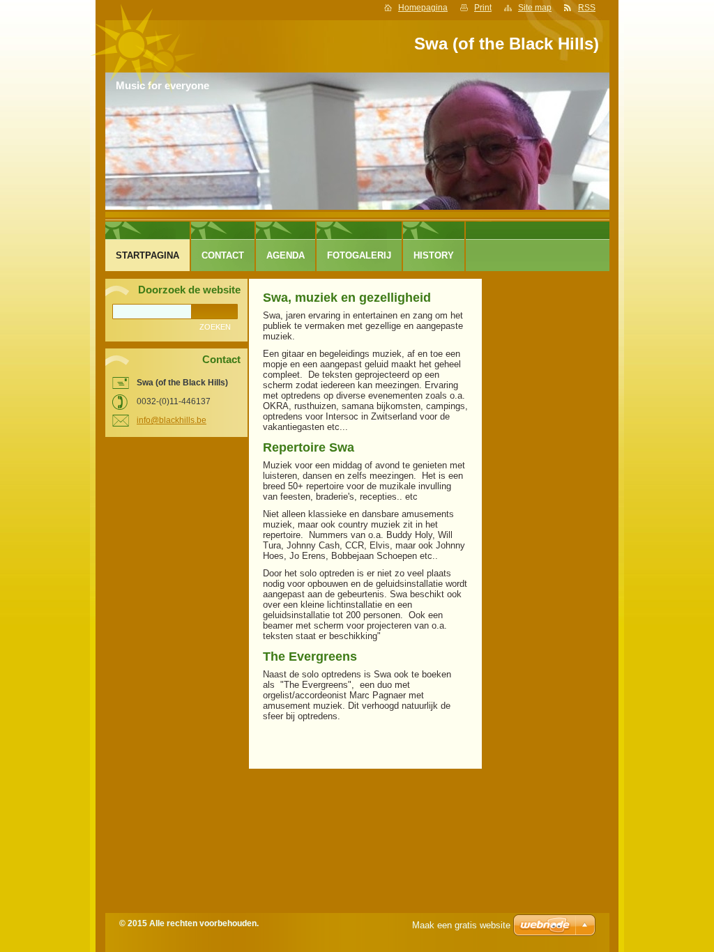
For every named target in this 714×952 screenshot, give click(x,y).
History (433, 255)
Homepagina (423, 7)
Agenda (285, 255)
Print (483, 7)
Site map (535, 7)
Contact (223, 255)
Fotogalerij (359, 255)
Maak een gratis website (461, 925)
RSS (586, 7)
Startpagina (147, 255)
